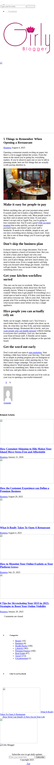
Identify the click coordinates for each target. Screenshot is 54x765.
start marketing (35, 352)
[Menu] (1, 1)
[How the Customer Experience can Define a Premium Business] (27, 483)
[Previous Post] (1, 712)
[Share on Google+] (10, 385)
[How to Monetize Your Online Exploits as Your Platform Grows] (27, 558)
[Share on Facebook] (4, 385)
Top (28, 763)
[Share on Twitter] (7, 385)
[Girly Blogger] (26, 53)
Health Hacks (21, 646)
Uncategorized (21, 658)
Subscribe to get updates (27, 754)
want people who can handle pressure (19, 331)
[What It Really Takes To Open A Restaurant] (27, 522)
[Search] (3, 4)
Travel (18, 656)
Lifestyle (19, 648)
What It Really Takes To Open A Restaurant (25, 527)
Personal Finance (22, 651)
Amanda (7, 403)
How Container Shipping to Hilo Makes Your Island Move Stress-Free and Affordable (26, 450)
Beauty (18, 641)
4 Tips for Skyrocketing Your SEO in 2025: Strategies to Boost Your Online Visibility (24, 605)
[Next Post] (1, 717)
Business (7, 147)
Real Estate (20, 653)
